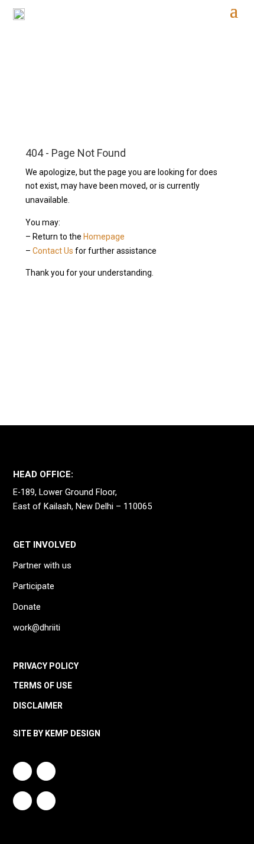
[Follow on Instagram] (22, 771)
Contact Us (52, 251)
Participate (33, 586)
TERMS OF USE (42, 685)
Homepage (104, 236)
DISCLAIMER (38, 705)
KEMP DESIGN (72, 733)
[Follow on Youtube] (46, 771)
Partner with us (42, 566)
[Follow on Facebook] (46, 800)
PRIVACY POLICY (46, 666)
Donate (27, 607)
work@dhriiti (36, 628)
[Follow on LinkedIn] (22, 800)
